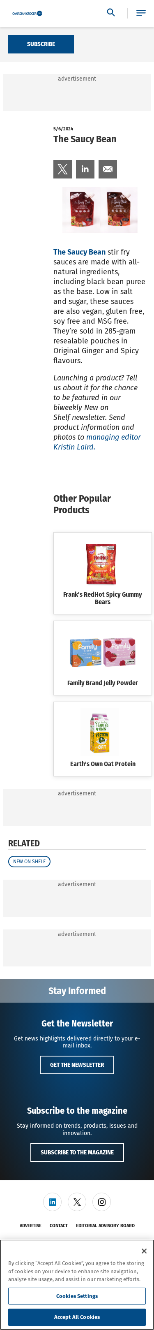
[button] (141, 13)
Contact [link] (59, 1225)
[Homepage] (27, 13)
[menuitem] (62, 169)
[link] (62, 169)
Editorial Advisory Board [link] (105, 1225)
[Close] (144, 1251)
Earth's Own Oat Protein (103, 764)
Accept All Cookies (77, 1317)
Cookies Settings (77, 1296)
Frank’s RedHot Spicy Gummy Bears (102, 598)
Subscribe (41, 44)
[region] (77, 1285)
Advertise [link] (30, 1225)
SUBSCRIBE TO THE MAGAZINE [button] (77, 1152)
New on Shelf (29, 861)
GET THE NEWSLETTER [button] (77, 1064)
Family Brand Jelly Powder (102, 683)
